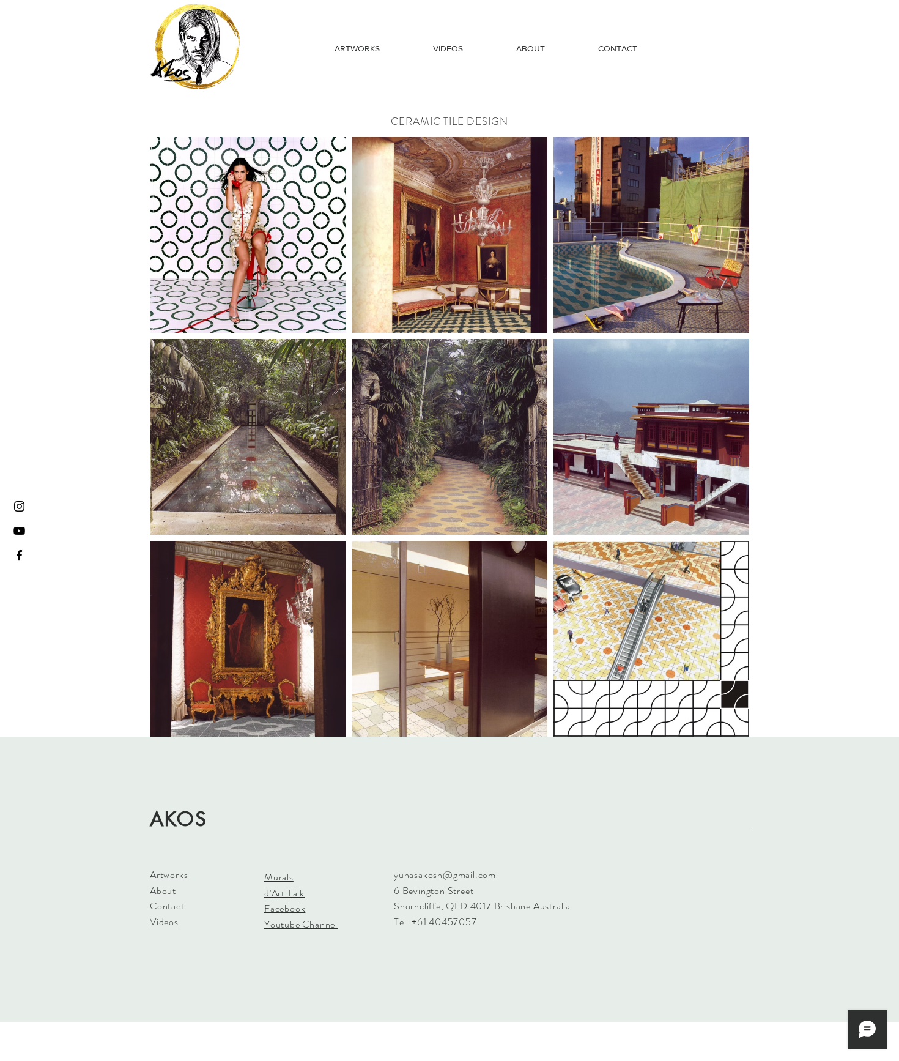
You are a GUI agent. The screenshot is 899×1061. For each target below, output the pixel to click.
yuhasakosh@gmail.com (445, 875)
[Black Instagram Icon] (19, 506)
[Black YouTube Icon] (19, 531)
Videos (164, 922)
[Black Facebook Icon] (19, 555)
